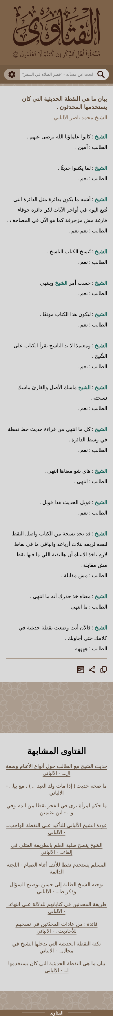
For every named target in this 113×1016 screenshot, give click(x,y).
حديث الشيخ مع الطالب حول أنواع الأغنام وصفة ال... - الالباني (56, 769)
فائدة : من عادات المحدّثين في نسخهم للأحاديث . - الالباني (57, 927)
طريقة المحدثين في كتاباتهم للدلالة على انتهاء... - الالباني (56, 907)
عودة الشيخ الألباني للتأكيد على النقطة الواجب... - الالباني (56, 828)
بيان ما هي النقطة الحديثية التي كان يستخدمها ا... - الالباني (56, 967)
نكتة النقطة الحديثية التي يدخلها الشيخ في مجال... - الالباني (56, 947)
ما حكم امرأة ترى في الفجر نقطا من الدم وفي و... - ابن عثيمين (56, 809)
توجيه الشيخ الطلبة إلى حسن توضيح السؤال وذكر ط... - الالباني (56, 888)
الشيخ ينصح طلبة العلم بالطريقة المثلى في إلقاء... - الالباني (57, 848)
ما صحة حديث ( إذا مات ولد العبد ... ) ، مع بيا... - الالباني (56, 789)
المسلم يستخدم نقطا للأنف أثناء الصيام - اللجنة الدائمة (57, 868)
